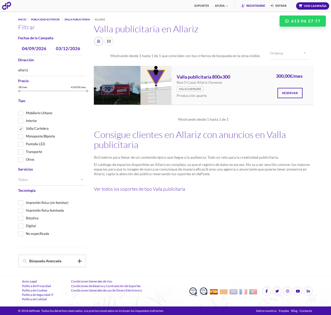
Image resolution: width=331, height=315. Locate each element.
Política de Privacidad (36, 286)
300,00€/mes (289, 76)
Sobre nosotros (266, 311)
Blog (294, 311)
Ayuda (220, 5)
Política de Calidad (34, 299)
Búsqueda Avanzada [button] (45, 261)
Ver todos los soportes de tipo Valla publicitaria (139, 189)
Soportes (201, 5)
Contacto (305, 311)
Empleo (284, 311)
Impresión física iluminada (45, 210)
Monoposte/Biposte (40, 136)
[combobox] (52, 180)
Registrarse (255, 5)
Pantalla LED (35, 144)
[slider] (19, 91)
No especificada (37, 234)
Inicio (22, 19)
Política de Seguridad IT (38, 295)
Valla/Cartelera (37, 128)
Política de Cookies (34, 290)
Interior (31, 121)
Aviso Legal (29, 281)
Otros (30, 159)
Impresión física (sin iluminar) (47, 203)
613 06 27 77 (305, 20)
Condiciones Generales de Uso (91, 281)
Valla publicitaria (77, 19)
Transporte (34, 152)
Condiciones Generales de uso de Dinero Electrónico (106, 290)
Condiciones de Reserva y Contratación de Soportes (106, 286)
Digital (31, 226)
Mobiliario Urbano (39, 113)
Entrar (281, 5)
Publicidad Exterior (45, 19)
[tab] (52, 261)
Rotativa (32, 218)
